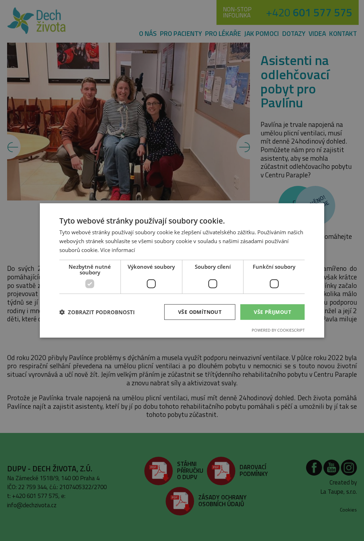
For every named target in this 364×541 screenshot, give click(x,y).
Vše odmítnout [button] (199, 311)
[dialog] (182, 270)
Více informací (117, 249)
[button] (97, 312)
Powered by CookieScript (278, 330)
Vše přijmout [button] (272, 311)
